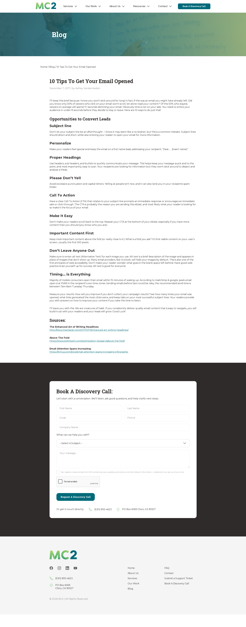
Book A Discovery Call (176, 583)
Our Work (91, 6)
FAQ (166, 568)
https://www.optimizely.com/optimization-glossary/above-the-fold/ (87, 341)
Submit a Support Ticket (178, 578)
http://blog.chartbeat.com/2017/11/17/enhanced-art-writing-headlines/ (89, 330)
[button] (70, 6)
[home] (46, 6)
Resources (139, 6)
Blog (52, 67)
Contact (163, 6)
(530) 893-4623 (103, 509)
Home (43, 67)
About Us (114, 6)
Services (68, 6)
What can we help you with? (72, 434)
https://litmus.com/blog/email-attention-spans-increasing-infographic (89, 352)
